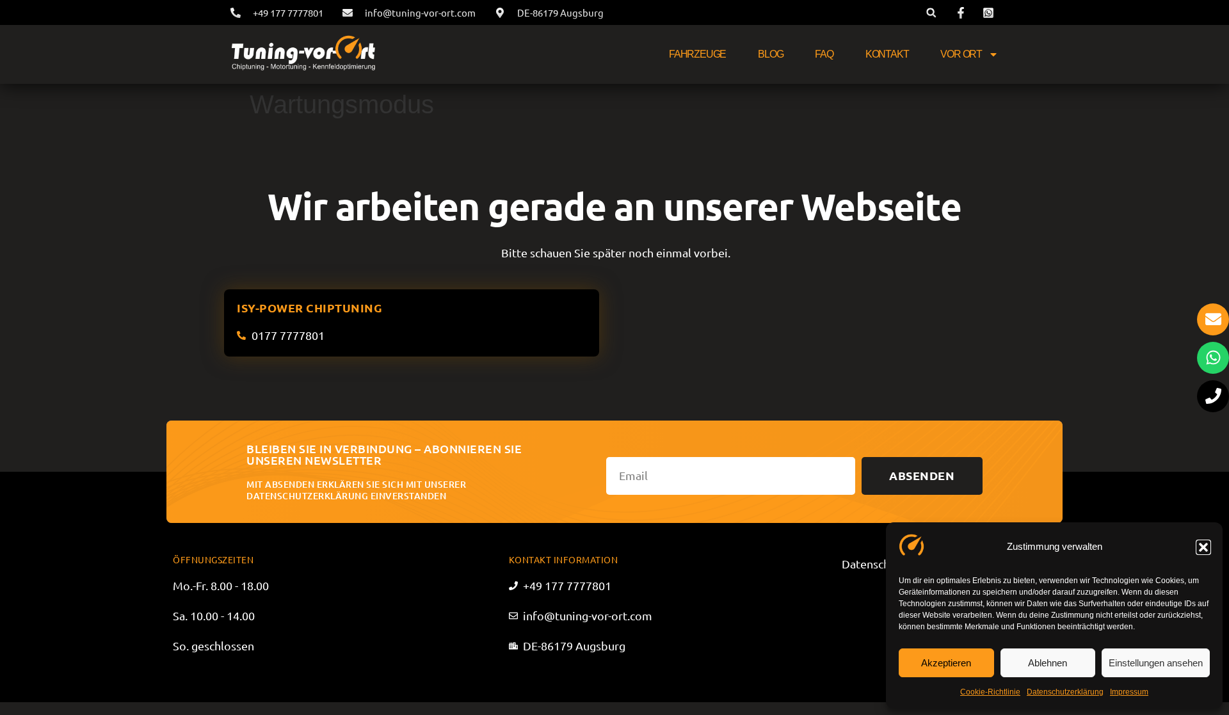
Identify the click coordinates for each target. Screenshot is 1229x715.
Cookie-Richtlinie (990, 691)
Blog (770, 54)
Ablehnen (1047, 662)
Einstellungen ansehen (1156, 662)
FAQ (824, 54)
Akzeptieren (946, 662)
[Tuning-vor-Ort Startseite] (303, 54)
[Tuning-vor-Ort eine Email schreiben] (1213, 319)
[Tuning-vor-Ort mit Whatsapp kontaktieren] (1213, 358)
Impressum (1129, 691)
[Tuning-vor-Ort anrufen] (1213, 396)
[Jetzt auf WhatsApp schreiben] (990, 13)
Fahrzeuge (697, 54)
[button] (1203, 547)
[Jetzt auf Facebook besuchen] (963, 13)
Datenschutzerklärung (1065, 691)
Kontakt (887, 54)
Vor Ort (961, 54)
